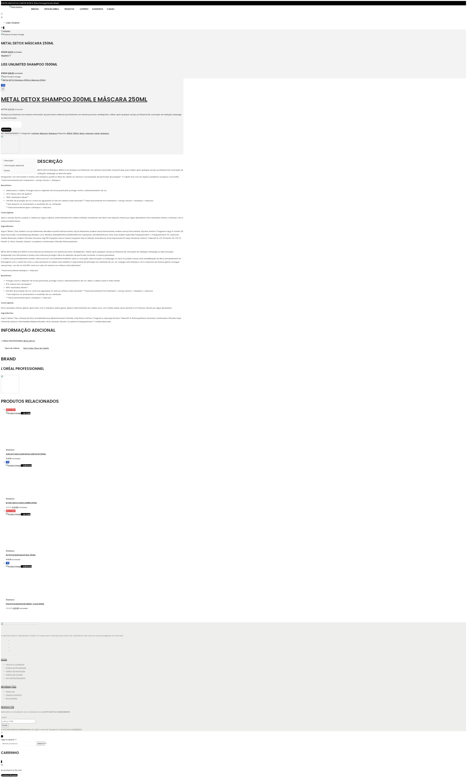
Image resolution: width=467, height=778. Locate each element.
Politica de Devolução (15, 671)
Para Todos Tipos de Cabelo (36, 348)
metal (97, 133)
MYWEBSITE (77, 729)
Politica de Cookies (14, 675)
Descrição (8, 160)
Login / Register (13, 22)
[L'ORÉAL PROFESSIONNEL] (10, 153)
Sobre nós (10, 691)
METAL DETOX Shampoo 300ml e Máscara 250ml (74, 99)
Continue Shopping (9, 775)
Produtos (70, 9)
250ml (69, 133)
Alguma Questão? (14, 695)
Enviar (5, 725)
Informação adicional (14, 165)
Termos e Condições (15, 664)
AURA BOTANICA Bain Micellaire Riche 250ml (26, 454)
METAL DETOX (29, 341)
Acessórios (97, 9)
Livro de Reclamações (15, 678)
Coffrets (84, 9)
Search (41, 743)
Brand (7, 170)
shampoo (104, 133)
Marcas (35, 9)
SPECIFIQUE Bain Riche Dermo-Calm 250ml (25, 604)
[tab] (19, 160)
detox (82, 133)
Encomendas (11, 698)
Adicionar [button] (27, 465)
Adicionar (6, 129)
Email (4, 717)
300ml (76, 133)
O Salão (110, 9)
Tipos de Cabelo (51, 9)
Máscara (44, 133)
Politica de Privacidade (16, 668)
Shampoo (53, 133)
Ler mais (26, 413)
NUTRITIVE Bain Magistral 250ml (21, 555)
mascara (89, 133)
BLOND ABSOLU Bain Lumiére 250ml (21, 503)
